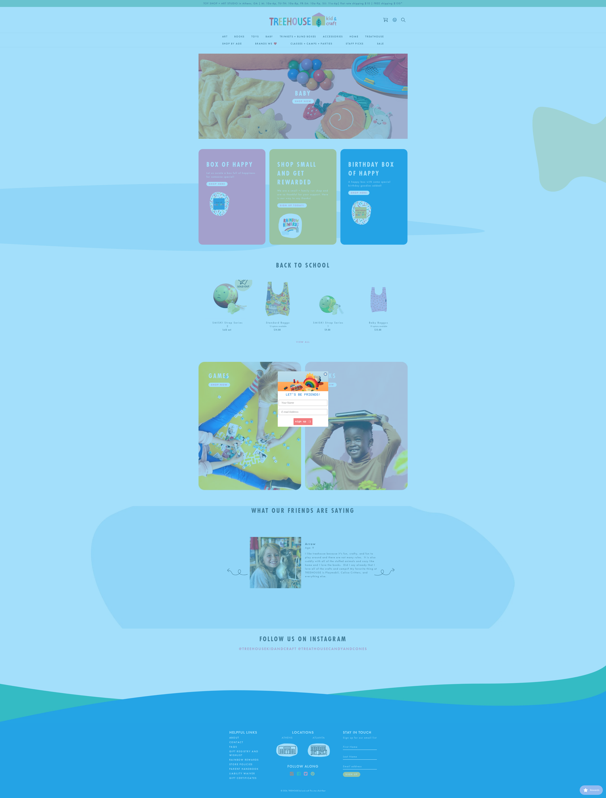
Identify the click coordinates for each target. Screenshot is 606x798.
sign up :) (303, 421)
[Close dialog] (325, 374)
